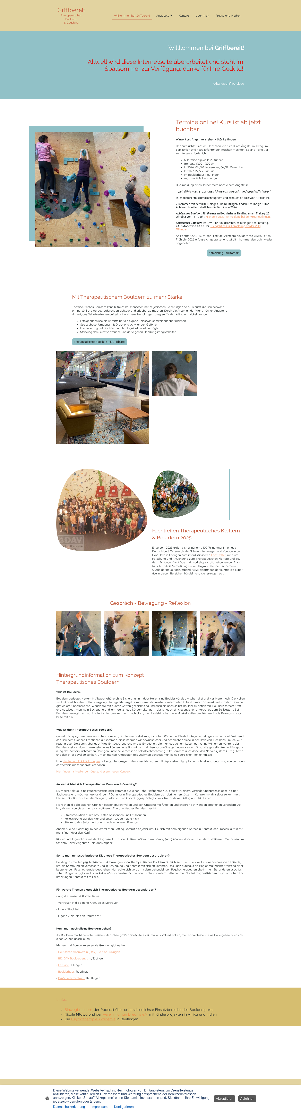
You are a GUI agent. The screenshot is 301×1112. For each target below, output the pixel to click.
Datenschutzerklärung (69, 1107)
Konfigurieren (124, 1107)
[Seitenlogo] (71, 28)
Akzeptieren (224, 1098)
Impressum (100, 1107)
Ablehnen (247, 1098)
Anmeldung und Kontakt (224, 253)
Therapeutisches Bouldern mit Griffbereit (99, 341)
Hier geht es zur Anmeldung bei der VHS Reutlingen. (238, 216)
